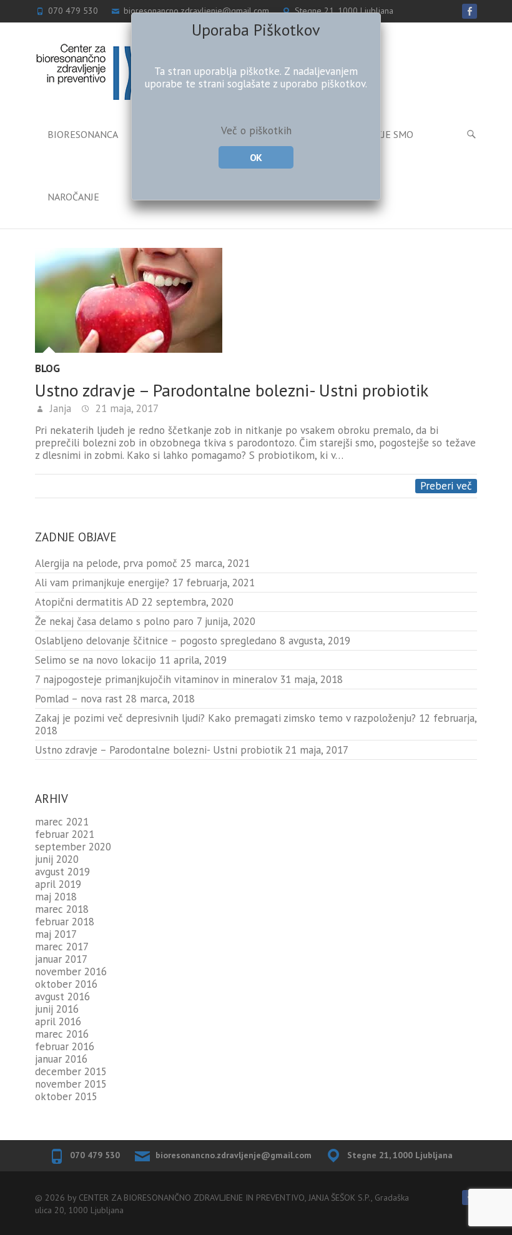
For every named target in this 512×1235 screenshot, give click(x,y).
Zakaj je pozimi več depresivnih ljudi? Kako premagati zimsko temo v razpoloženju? (225, 718)
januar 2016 (61, 1059)
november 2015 (71, 1084)
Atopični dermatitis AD (87, 602)
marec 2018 (62, 909)
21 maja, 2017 (125, 408)
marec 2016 (62, 1034)
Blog (47, 368)
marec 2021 (62, 822)
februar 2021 (64, 834)
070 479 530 (95, 1155)
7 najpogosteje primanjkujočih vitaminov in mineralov (156, 679)
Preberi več (446, 486)
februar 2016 (64, 1046)
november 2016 (71, 971)
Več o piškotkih (256, 130)
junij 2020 (57, 859)
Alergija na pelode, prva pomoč (106, 563)
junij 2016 (57, 1009)
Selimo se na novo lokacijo (95, 660)
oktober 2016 (66, 984)
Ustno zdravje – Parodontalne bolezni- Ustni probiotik (231, 389)
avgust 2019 (62, 871)
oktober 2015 (66, 1096)
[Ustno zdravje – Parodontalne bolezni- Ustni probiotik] (256, 300)
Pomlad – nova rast (78, 699)
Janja (59, 408)
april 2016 (58, 1021)
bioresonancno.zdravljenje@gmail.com (233, 1155)
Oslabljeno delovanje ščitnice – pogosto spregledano (156, 640)
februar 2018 (64, 921)
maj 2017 (56, 934)
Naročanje (73, 196)
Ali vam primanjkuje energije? (102, 582)
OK (256, 157)
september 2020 (73, 847)
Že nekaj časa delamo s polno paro (114, 621)
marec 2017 (62, 946)
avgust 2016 (62, 996)
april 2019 (58, 884)
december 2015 (71, 1071)
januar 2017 (61, 959)
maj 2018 (56, 896)
